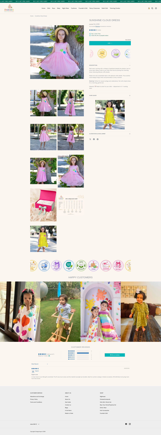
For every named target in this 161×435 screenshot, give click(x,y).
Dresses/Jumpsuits (105, 399)
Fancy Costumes (94, 8)
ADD (109, 43)
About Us (67, 399)
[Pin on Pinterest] (97, 139)
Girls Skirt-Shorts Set (105, 402)
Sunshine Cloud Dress (41, 16)
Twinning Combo (115, 8)
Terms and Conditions (36, 402)
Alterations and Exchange (37, 396)
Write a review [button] (115, 355)
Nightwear (102, 396)
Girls (48, 8)
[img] (35, 368)
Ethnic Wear (103, 407)
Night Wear (65, 8)
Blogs (66, 407)
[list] (57, 137)
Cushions (74, 8)
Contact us (68, 405)
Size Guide (128, 39)
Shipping (98, 26)
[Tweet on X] (90, 139)
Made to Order (69, 413)
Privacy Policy (34, 399)
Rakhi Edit (105, 8)
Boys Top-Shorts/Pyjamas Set (108, 405)
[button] (156, 8)
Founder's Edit (83, 8)
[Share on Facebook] (94, 139)
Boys (53, 8)
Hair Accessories (104, 410)
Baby (58, 8)
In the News (68, 410)
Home (43, 8)
